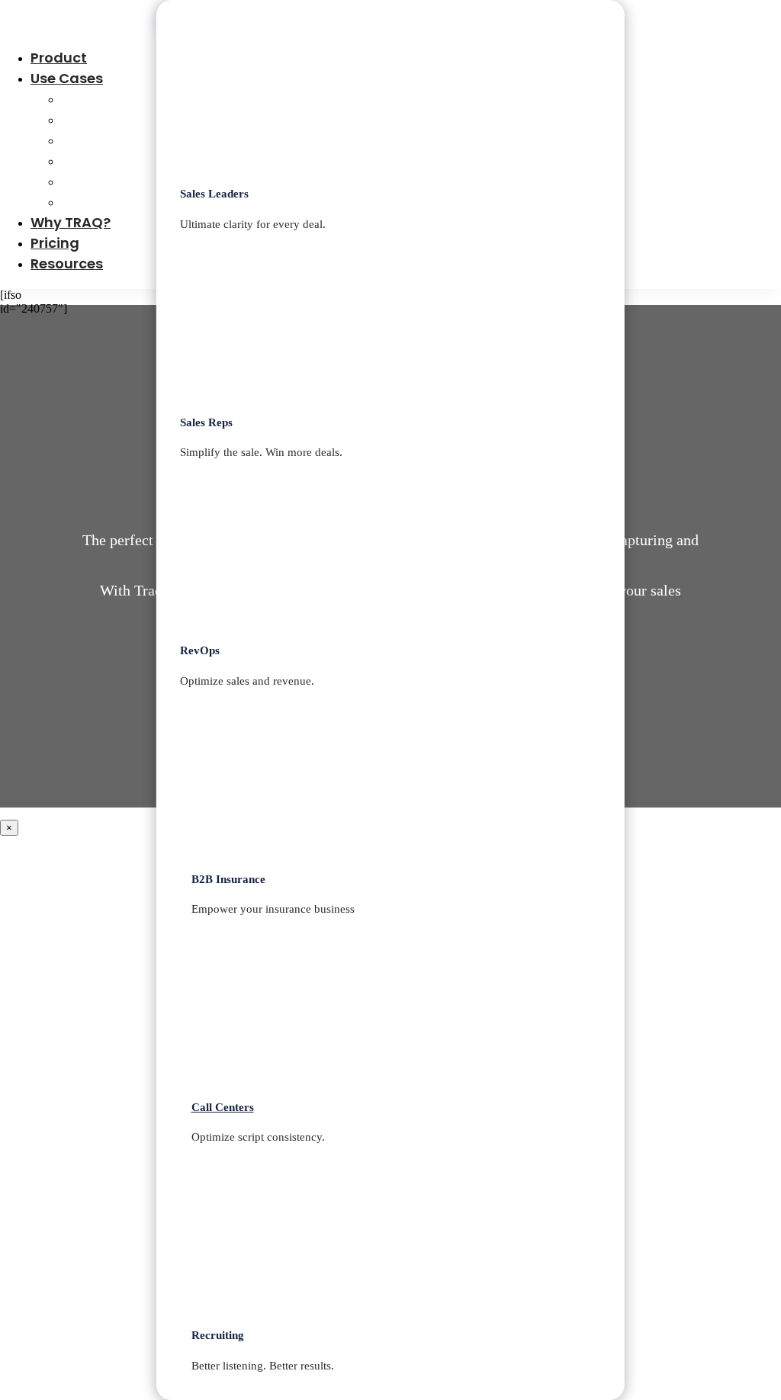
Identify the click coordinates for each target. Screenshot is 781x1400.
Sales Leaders (109, 98)
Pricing (55, 242)
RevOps (87, 139)
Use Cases (67, 78)
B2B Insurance (110, 160)
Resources (67, 263)
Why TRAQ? (71, 222)
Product (59, 57)
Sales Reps (98, 119)
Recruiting (97, 201)
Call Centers (104, 181)
